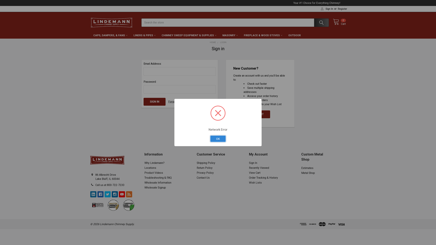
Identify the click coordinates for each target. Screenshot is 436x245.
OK (218, 139)
